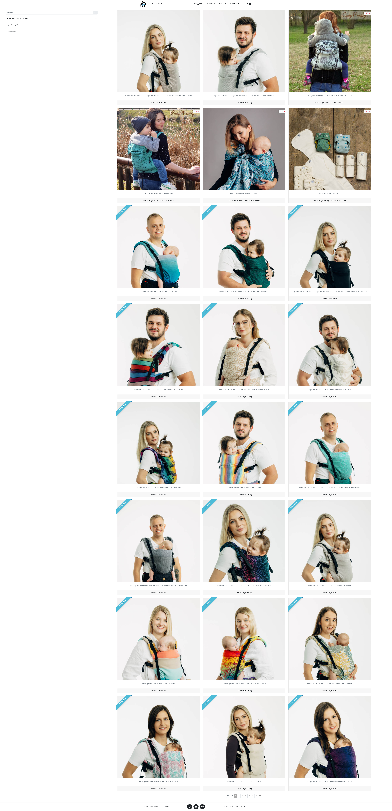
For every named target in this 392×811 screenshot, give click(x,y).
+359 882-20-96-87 (157, 4)
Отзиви (222, 4)
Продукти (199, 4)
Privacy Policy (229, 806)
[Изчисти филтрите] (96, 18)
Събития (211, 4)
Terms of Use (241, 806)
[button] (52, 25)
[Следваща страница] (256, 796)
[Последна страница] (260, 796)
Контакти (234, 4)
